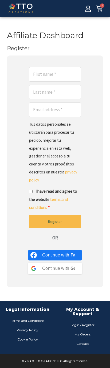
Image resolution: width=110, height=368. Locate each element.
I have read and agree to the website (53, 199)
